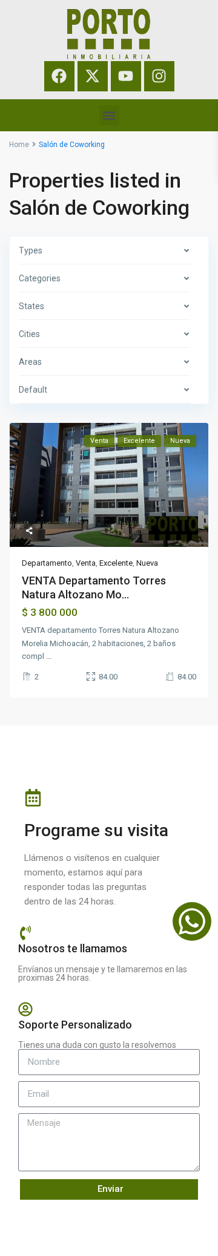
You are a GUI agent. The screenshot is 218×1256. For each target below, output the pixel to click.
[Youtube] (126, 76)
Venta (86, 562)
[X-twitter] (93, 76)
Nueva (147, 562)
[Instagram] (159, 76)
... (48, 656)
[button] (109, 115)
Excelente (116, 562)
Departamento (47, 562)
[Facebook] (59, 76)
